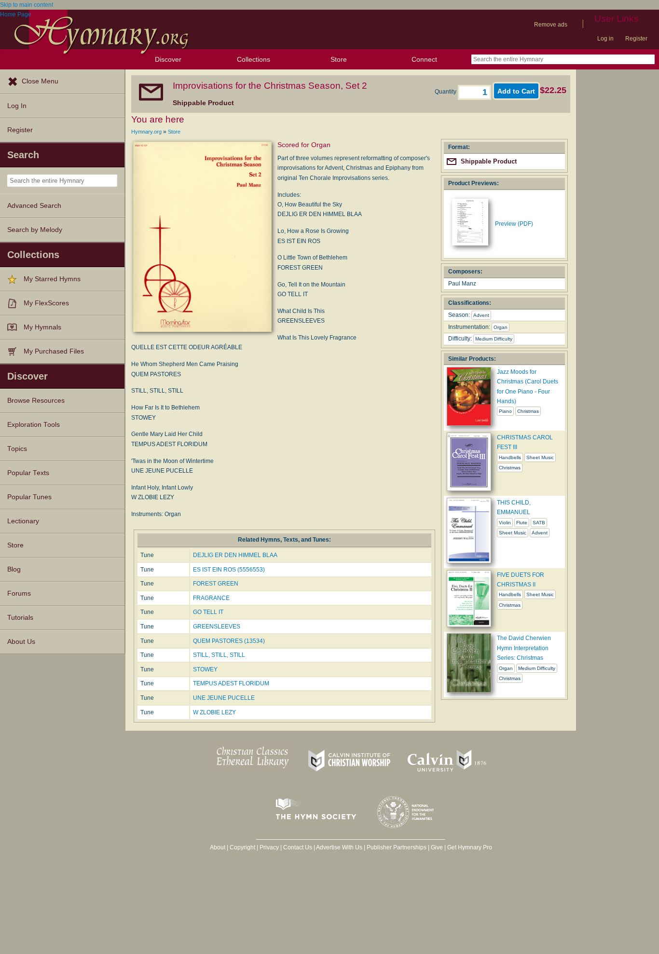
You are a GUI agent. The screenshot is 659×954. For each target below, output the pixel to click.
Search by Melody (34, 229)
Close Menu (40, 81)
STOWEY (205, 669)
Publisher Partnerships (396, 847)
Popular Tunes (29, 497)
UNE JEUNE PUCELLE (224, 698)
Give (437, 847)
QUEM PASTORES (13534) (229, 641)
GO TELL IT (208, 612)
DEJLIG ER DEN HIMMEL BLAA (235, 555)
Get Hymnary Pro (469, 847)
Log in (605, 38)
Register (636, 38)
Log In (17, 105)
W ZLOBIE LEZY (214, 712)
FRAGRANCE (211, 598)
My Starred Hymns (52, 279)
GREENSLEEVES (216, 626)
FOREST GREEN (215, 583)
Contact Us (297, 847)
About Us (21, 641)
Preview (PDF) (514, 223)
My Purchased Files (54, 351)
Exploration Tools (33, 424)
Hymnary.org (146, 132)
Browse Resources (36, 400)
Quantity (446, 91)
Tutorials (20, 617)
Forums (19, 593)
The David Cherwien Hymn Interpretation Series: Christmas (524, 648)
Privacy (269, 847)
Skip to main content (26, 4)
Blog (14, 569)
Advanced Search (34, 205)
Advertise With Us (339, 847)
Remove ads (550, 24)
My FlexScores (46, 303)
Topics (17, 448)
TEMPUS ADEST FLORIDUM (231, 683)
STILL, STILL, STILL (219, 655)
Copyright (242, 847)
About (217, 847)
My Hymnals (42, 327)
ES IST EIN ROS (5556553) (229, 569)
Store (338, 59)
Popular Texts (28, 473)
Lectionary (23, 521)
